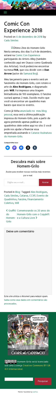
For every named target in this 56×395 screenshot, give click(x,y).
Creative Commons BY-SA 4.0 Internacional (27, 367)
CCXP (32, 196)
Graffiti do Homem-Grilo (11, 216)
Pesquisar (43, 381)
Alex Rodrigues (39, 192)
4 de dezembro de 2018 (29, 37)
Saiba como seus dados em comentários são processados (25, 302)
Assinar (45, 182)
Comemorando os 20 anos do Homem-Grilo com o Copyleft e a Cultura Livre (33, 214)
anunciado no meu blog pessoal (25, 113)
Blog (17, 192)
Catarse (24, 196)
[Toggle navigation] (5, 12)
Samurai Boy (30, 74)
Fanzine (22, 199)
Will (17, 203)
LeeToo (35, 392)
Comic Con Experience (27, 55)
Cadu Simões (11, 41)
